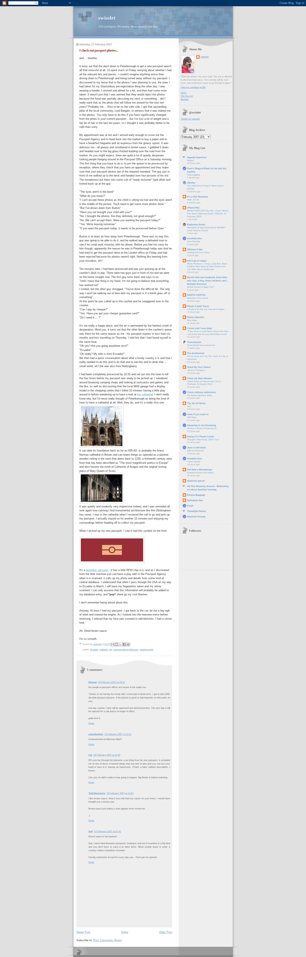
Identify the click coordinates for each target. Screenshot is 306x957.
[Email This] (112, 644)
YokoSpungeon (96, 793)
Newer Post (83, 932)
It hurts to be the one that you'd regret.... (206, 309)
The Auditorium (195, 353)
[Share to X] (120, 644)
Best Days (192, 320)
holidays (104, 649)
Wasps (190, 160)
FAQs (184, 93)
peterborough (146, 649)
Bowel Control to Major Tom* (200, 287)
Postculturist (194, 342)
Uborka (191, 182)
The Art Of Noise (196, 403)
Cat (90, 755)
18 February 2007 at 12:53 (120, 793)
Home (124, 932)
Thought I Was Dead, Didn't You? (203, 439)
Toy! (189, 406)
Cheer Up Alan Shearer (199, 378)
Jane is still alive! (196, 447)
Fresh (190, 505)
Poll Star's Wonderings (199, 469)
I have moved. (194, 461)
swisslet (107, 18)
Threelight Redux (196, 511)
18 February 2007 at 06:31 (111, 682)
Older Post (165, 932)
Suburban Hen (195, 500)
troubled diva (194, 238)
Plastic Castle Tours (198, 306)
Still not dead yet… (196, 450)
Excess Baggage (196, 495)
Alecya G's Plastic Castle (200, 436)
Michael (92, 682)
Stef (90, 831)
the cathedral (145, 394)
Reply (91, 723)
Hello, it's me (193, 200)
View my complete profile (193, 87)
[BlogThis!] (116, 644)
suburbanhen (95, 734)
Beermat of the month (197, 298)
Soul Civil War (193, 241)
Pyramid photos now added (200, 472)
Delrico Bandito (195, 317)
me (110, 649)
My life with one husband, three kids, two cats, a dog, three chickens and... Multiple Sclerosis (207, 280)
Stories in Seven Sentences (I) (201, 428)
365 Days (191, 417)
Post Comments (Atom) (107, 940)
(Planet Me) (193, 207)
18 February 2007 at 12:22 (106, 755)
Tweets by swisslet (190, 119)
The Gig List (187, 96)
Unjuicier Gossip (196, 516)
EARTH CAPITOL (196, 295)
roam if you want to (198, 414)
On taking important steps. (200, 395)
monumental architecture (125, 649)
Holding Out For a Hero (198, 252)
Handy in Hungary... (196, 370)
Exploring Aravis (196, 224)
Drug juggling (193, 175)
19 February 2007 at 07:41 (107, 831)
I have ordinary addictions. (201, 392)
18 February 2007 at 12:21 (117, 734)
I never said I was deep (199, 328)
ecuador (94, 649)
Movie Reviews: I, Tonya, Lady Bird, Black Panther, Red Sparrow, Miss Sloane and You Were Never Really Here (207, 266)
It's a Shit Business (197, 196)
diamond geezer (196, 481)
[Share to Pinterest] (128, 644)
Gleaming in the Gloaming (201, 425)
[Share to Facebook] (124, 644)
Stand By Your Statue (198, 367)
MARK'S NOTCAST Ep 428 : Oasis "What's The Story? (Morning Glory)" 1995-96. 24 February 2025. (208, 213)
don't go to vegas (196, 260)
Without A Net (195, 249)
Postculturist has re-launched (201, 345)
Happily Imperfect (196, 157)
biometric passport (97, 570)
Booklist (185, 99)
